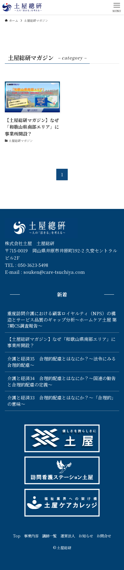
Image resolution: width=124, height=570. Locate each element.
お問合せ (104, 536)
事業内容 (31, 536)
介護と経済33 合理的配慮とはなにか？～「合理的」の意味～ (61, 400)
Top (16, 536)
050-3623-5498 (33, 265)
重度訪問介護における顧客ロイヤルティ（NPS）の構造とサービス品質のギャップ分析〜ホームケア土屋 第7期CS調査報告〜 (62, 319)
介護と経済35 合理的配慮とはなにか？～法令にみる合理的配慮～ (61, 361)
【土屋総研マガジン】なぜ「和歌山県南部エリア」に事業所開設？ (61, 342)
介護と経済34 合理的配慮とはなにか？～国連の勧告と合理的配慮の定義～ (61, 381)
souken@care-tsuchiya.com (54, 272)
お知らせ (86, 536)
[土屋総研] (22, 7)
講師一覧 (49, 536)
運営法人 (67, 536)
